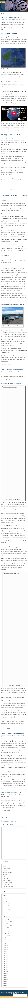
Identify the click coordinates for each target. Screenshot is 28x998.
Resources (22, 992)
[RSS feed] (25, 995)
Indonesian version (7, 872)
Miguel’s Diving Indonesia (13, 992)
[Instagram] (21, 995)
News (11, 364)
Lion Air (19, 690)
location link (6, 87)
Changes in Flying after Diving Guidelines (12, 733)
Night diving (6, 878)
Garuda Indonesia (13, 690)
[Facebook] (15, 995)
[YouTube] (18, 995)
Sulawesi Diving (13, 189)
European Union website (21, 260)
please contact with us (8, 725)
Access (8, 189)
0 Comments (23, 19)
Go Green (5, 870)
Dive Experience (6, 868)
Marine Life (5, 874)
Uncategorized (6, 884)
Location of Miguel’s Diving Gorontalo (11, 17)
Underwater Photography (8, 886)
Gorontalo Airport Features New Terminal (12, 369)
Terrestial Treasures (7, 882)
